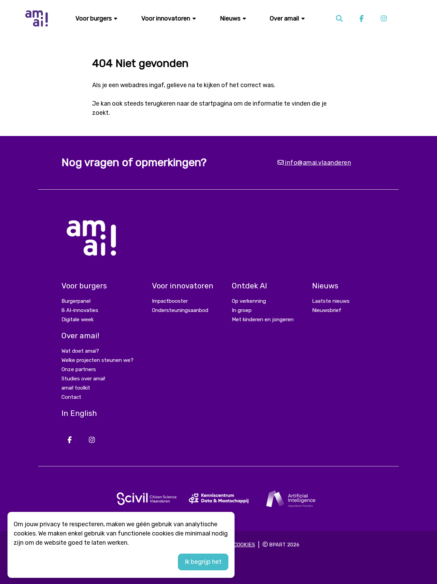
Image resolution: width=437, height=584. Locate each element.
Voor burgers (94, 18)
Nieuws (231, 18)
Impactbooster (170, 301)
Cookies (244, 545)
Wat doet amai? (80, 351)
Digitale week (77, 319)
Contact (71, 397)
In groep (242, 310)
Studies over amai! (83, 379)
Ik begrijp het (203, 562)
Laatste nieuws (331, 301)
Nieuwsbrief (326, 310)
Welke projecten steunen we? (97, 360)
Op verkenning (249, 301)
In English (79, 413)
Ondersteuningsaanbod (180, 310)
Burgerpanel (75, 301)
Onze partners (78, 369)
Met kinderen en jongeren (263, 319)
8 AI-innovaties (79, 310)
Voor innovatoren (166, 18)
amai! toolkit (75, 388)
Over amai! (285, 18)
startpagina (215, 103)
